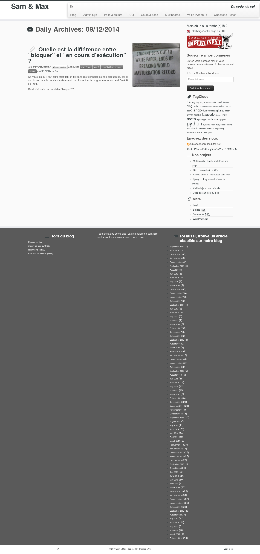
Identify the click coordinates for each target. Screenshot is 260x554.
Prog (73, 14)
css (226, 106)
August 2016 (175, 343)
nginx (205, 119)
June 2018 (174, 277)
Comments (201, 214)
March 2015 (175, 394)
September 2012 (177, 510)
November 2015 (177, 363)
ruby (218, 124)
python (194, 123)
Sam (57, 70)
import (227, 110)
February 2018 (176, 289)
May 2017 (174, 316)
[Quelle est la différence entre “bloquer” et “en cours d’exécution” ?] (138, 47)
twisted (32, 71)
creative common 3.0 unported (130, 237)
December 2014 (177, 405)
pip (220, 119)
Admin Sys (90, 14)
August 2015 (175, 374)
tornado (118, 67)
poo (224, 119)
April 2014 (174, 436)
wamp (200, 132)
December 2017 (177, 293)
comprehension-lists (207, 106)
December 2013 (177, 452)
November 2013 (177, 456)
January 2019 (176, 258)
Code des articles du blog (206, 192)
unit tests (211, 128)
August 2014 (175, 421)
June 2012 (174, 522)
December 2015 (177, 359)
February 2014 (176, 444)
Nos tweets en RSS (36, 249)
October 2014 (176, 413)
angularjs (196, 102)
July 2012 (174, 518)
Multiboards (172, 14)
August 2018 (175, 269)
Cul (131, 14)
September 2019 (177, 246)
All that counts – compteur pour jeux (211, 174)
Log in (196, 205)
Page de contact (35, 241)
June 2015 (174, 382)
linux (224, 114)
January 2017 (176, 332)
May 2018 (174, 281)
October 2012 (176, 506)
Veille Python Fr (197, 14)
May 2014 (174, 433)
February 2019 (176, 254)
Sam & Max (30, 6)
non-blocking (107, 67)
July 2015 (174, 378)
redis (213, 124)
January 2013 (176, 495)
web (205, 132)
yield (210, 132)
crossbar (220, 106)
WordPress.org (200, 218)
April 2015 (174, 390)
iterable (197, 114)
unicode (202, 128)
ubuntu (194, 128)
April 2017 (174, 320)
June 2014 (174, 429)
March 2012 (175, 534)
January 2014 (176, 448)
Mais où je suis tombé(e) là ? (207, 25)
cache (195, 106)
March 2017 (175, 324)
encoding (211, 110)
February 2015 (176, 398)
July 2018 (174, 273)
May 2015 (174, 386)
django (196, 110)
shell (223, 124)
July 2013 (174, 471)
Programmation (59, 67)
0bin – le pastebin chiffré (205, 170)
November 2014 (177, 409)
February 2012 (176, 538)
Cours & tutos (149, 14)
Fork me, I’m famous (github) (40, 253)
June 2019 (174, 250)
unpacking (219, 128)
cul (230, 106)
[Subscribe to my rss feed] (73, 7)
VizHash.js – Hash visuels (206, 188)
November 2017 (177, 297)
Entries (199, 209)
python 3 (206, 124)
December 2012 (177, 499)
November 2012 (177, 503)
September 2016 (177, 339)
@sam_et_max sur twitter (39, 245)
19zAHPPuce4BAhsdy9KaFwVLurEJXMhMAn (212, 149)
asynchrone (86, 67)
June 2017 (174, 312)
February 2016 (176, 351)
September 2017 (177, 304)
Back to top (228, 548)
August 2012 (175, 514)
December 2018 (177, 262)
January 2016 (176, 355)
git (217, 110)
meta (191, 119)
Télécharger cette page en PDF (208, 31)
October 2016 (176, 335)
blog (189, 106)
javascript (208, 114)
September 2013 (177, 464)
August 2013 (175, 468)
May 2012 (174, 526)
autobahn (212, 102)
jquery (218, 115)
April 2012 (174, 530)
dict (188, 110)
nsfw (210, 119)
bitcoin (226, 102)
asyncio (204, 102)
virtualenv (191, 132)
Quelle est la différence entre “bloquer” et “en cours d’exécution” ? (77, 54)
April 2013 (174, 483)
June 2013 (174, 475)
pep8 (216, 119)
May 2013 (174, 479)
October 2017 (176, 300)
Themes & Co (145, 548)
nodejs (96, 67)
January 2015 (176, 401)
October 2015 (176, 367)
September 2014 (177, 417)
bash (220, 102)
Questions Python (225, 14)
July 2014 (174, 425)
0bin (189, 102)
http (222, 110)
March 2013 (175, 487)
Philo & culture (113, 14)
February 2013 (176, 491)
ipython (190, 114)
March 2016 (175, 347)
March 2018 (175, 285)
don (205, 110)
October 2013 (176, 460)
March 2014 (175, 440)
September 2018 (177, 265)
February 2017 (176, 328)
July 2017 (174, 308)
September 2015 (177, 370)
